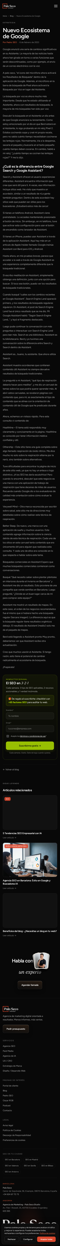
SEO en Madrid (31, 1159)
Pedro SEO (8, 1095)
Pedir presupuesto (16, 1029)
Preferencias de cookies (14, 1140)
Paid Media (8, 1051)
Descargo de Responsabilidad (17, 1135)
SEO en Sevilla (30, 1165)
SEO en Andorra (12, 1172)
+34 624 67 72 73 (11, 1194)
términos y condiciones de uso (33, 736)
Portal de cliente (10, 1085)
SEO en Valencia (12, 1165)
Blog (12, 16)
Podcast (7, 1105)
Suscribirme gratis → (30, 745)
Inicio (5, 16)
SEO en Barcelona (12, 1159)
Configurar (28, 1239)
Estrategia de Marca (12, 1066)
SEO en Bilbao (47, 1165)
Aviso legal (8, 1125)
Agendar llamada (30, 985)
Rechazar (12, 1239)
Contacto (7, 1110)
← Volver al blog (11, 769)
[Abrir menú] (56, 6)
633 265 (6, 1211)
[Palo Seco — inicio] (9, 6)
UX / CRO (7, 1061)
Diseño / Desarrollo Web (14, 1071)
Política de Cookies (12, 1130)
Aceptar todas (46, 1239)
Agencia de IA (9, 1056)
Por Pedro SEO (10, 42)
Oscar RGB (8, 1100)
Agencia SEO (9, 1046)
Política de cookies (47, 1233)
